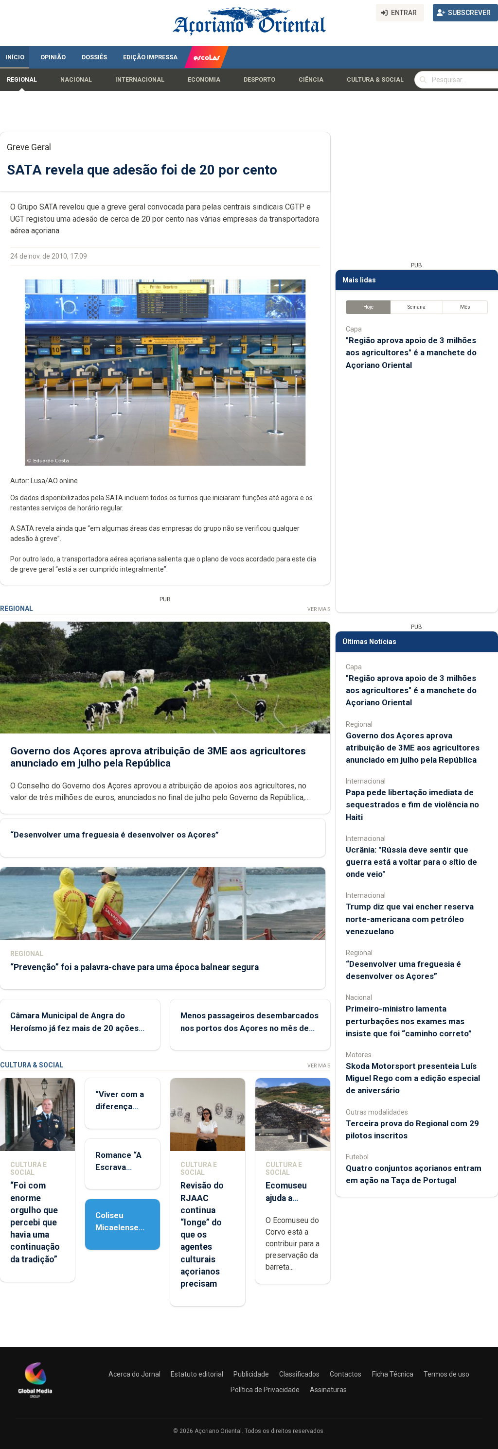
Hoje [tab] (368, 307)
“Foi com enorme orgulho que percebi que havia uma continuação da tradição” (35, 1222)
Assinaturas (328, 1390)
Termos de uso (446, 1374)
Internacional (139, 79)
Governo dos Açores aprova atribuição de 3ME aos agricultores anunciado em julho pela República (158, 757)
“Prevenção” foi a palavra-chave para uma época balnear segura (134, 967)
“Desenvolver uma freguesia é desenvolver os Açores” (114, 834)
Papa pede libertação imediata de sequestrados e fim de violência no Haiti (412, 804)
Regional (22, 79)
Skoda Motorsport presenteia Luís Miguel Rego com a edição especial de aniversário (413, 1078)
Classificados (299, 1374)
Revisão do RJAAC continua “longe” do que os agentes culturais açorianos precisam (202, 1235)
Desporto (259, 79)
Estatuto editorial (197, 1374)
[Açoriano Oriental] (35, 1399)
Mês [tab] (465, 307)
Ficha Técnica (392, 1374)
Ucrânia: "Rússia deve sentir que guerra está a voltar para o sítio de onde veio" (411, 862)
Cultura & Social (375, 79)
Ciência (311, 79)
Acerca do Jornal (134, 1374)
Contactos (345, 1374)
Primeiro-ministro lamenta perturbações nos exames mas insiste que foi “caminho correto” (409, 1021)
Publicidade (251, 1374)
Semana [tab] (417, 307)
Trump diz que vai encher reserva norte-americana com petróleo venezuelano (410, 919)
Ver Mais (318, 609)
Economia (204, 79)
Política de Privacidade (265, 1390)
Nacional (76, 79)
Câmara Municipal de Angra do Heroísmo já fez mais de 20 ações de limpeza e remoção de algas (74, 1028)
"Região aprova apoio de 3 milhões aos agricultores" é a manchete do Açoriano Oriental (411, 352)
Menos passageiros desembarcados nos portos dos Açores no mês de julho (249, 1028)
